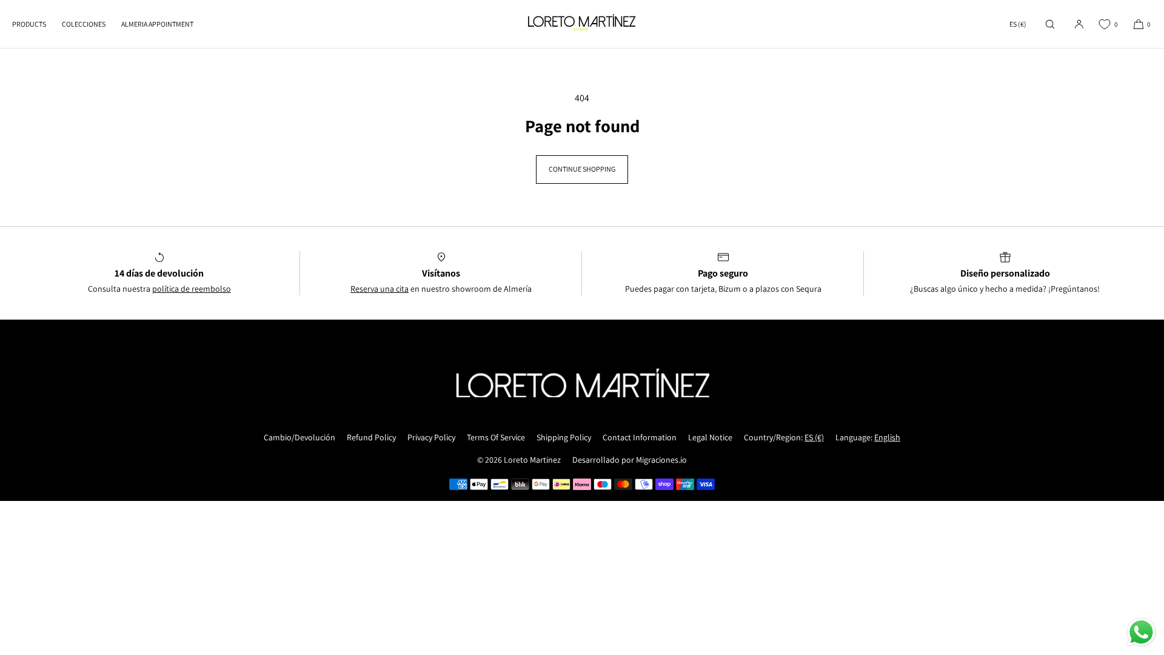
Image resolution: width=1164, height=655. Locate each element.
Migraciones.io (661, 459)
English (887, 437)
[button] (1050, 24)
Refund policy (371, 437)
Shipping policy (564, 437)
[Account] (1079, 24)
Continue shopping (582, 168)
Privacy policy (431, 437)
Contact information (640, 437)
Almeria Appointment (157, 24)
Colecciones (83, 24)
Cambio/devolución (299, 437)
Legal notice (710, 437)
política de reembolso (191, 288)
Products (29, 24)
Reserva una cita (379, 288)
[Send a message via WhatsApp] (1141, 632)
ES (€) (1017, 24)
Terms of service (496, 437)
